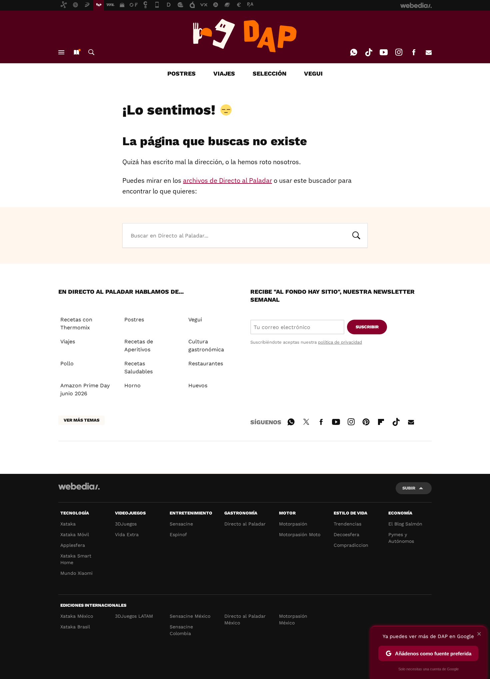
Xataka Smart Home (75, 559)
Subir (408, 488)
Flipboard (381, 421)
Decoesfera (346, 534)
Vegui (195, 319)
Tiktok (368, 52)
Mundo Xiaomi (76, 573)
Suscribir (367, 326)
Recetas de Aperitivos (138, 345)
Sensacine (181, 523)
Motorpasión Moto (299, 534)
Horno (132, 385)
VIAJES (224, 73)
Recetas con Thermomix (76, 323)
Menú (61, 52)
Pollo (67, 363)
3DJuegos (126, 523)
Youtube (383, 52)
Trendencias (347, 523)
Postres (134, 319)
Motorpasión (293, 523)
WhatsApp (353, 52)
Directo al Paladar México (245, 619)
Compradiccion (351, 545)
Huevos (197, 385)
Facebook (413, 52)
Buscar (91, 52)
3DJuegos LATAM (134, 616)
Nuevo (76, 52)
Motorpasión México (293, 619)
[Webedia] (79, 486)
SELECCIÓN (269, 73)
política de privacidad (340, 342)
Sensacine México (190, 616)
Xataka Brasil (75, 626)
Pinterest (366, 421)
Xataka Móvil (74, 534)
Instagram (398, 52)
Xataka (68, 523)
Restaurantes (205, 363)
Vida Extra (127, 534)
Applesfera (72, 545)
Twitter (306, 421)
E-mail (428, 52)
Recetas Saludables (138, 367)
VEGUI (313, 73)
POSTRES (181, 73)
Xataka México (76, 616)
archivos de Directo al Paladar (227, 180)
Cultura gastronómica (206, 345)
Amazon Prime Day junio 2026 (85, 389)
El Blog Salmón (405, 523)
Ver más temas (81, 420)
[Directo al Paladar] (245, 36)
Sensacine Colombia (181, 630)
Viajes (67, 341)
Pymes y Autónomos (401, 538)
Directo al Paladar (245, 523)
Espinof (178, 534)
